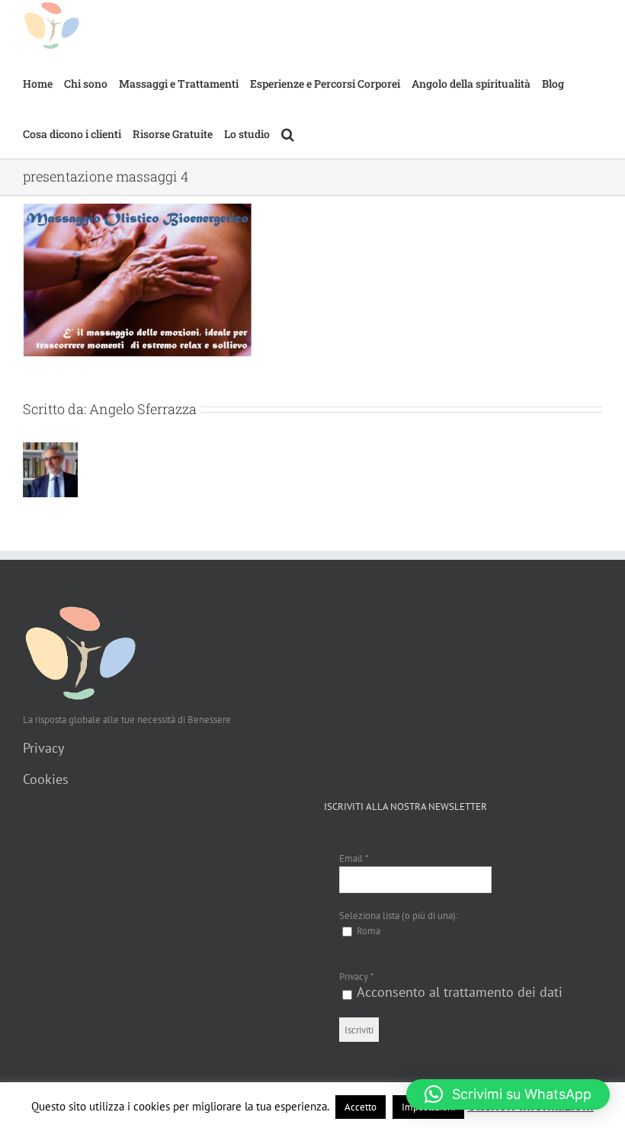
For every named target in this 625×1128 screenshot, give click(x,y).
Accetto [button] (361, 1107)
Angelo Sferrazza (143, 409)
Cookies (46, 779)
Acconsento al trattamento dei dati (459, 992)
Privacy (43, 748)
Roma (367, 930)
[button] (287, 133)
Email (354, 858)
